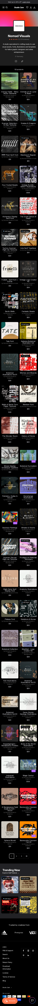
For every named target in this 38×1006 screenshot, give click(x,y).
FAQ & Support (8, 951)
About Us (6, 958)
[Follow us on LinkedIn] (28, 955)
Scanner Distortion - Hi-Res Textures (10, 124)
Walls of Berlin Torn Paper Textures (10, 405)
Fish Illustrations (9, 681)
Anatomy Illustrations (28, 589)
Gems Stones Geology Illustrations (28, 713)
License (5, 973)
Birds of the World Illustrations (28, 744)
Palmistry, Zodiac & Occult (9, 497)
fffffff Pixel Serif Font (10, 155)
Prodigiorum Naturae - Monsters (28, 558)
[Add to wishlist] (16, 75)
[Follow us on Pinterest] (23, 955)
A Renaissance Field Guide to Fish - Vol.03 (10, 808)
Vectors (28, 97)
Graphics (10, 128)
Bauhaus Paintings (9, 528)
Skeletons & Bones (28, 619)
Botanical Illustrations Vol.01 (10, 373)
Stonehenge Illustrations (28, 497)
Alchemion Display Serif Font (9, 217)
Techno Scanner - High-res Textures (9, 249)
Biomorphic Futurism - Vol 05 (28, 841)
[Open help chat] (32, 1000)
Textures (10, 253)
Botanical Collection (10, 649)
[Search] (7, 7)
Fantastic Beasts (28, 311)
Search (5, 954)
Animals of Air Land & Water (28, 92)
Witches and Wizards (28, 373)
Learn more (26, 2)
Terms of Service (9, 977)
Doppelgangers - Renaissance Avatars (9, 744)
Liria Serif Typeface (28, 248)
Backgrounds (10, 97)
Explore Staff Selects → (11, 873)
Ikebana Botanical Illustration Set (28, 342)
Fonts (16, 157)
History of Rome (28, 436)
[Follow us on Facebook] (23, 950)
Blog (4, 981)
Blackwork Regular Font (28, 155)
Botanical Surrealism (28, 466)
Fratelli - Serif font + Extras (10, 280)
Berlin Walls (10, 311)
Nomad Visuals (10, 95)
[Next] (26, 856)
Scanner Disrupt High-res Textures (10, 558)
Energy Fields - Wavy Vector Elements (9, 92)
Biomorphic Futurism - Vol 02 (28, 808)
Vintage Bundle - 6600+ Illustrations (28, 185)
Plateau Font (10, 619)
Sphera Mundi (10, 840)
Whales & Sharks (28, 528)
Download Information (7, 967)
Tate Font (10, 341)
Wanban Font (28, 404)
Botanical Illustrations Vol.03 (9, 713)
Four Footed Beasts (10, 185)
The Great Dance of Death (28, 217)
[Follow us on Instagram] (33, 950)
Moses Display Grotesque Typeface (10, 466)
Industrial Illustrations (9, 776)
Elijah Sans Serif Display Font (9, 590)
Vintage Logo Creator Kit (28, 280)
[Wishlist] (27, 7)
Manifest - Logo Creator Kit (28, 650)
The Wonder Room (10, 436)
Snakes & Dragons (28, 123)
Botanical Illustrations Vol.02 (28, 681)
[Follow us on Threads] (28, 950)
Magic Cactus (28, 775)
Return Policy (7, 962)
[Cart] (34, 7)
